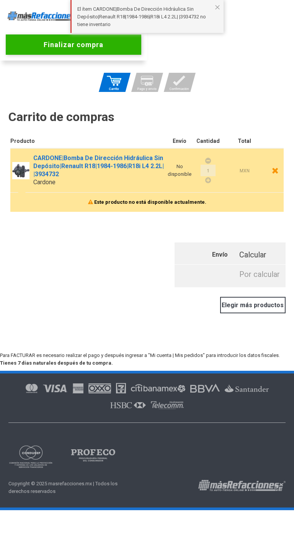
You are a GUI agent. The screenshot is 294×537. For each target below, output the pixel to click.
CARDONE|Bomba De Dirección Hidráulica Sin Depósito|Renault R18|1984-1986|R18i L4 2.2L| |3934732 (98, 166)
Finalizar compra (73, 45)
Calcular (252, 254)
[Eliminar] (275, 170)
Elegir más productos (253, 305)
